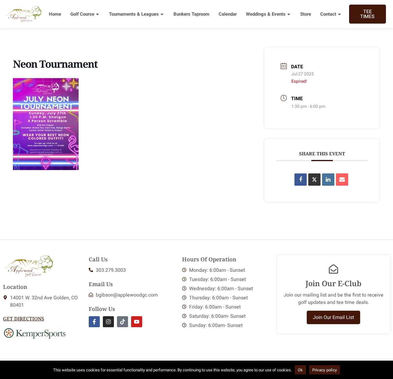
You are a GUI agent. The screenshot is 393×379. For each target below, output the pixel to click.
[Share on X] (314, 179)
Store (305, 14)
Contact (328, 14)
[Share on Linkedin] (328, 179)
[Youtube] (136, 321)
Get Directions (23, 318)
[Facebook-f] (94, 321)
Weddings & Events (266, 14)
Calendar (228, 14)
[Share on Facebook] (300, 179)
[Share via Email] (342, 179)
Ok (300, 370)
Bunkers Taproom (191, 14)
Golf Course (82, 14)
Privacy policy (324, 370)
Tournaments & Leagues (134, 14)
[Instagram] (108, 321)
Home (55, 14)
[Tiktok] (122, 321)
